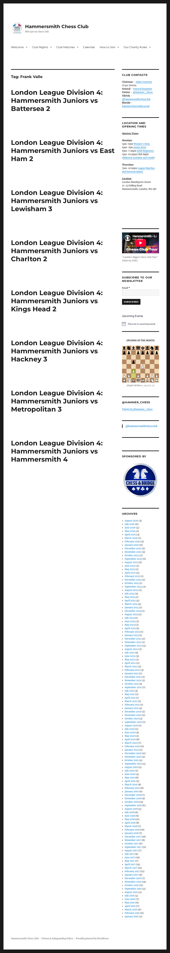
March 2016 (131, 909)
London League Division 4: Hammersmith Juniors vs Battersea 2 (57, 100)
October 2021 (131, 684)
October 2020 (132, 718)
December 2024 (133, 579)
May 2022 (130, 659)
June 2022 (130, 656)
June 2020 (130, 732)
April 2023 (130, 628)
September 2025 (133, 559)
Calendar (89, 47)
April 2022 (130, 663)
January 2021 (131, 708)
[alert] (140, 324)
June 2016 (130, 899)
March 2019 (131, 784)
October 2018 (131, 802)
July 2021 (129, 690)
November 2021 (133, 680)
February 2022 (132, 670)
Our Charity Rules (135, 47)
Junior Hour (140, 147)
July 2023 (129, 618)
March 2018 (131, 826)
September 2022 (133, 645)
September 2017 (133, 847)
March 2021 (131, 701)
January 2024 (132, 607)
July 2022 (129, 652)
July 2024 (129, 593)
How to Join (107, 47)
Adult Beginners (145, 150)
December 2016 (133, 878)
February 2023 (132, 631)
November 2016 (133, 881)
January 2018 (131, 833)
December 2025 (133, 548)
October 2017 (131, 843)
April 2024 (130, 600)
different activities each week (138, 157)
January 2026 (132, 545)
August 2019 (131, 767)
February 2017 (132, 871)
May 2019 (130, 777)
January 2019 (131, 791)
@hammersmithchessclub (136, 99)
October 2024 (132, 583)
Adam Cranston (144, 82)
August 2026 (131, 520)
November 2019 (133, 756)
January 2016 (131, 916)
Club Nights (40, 47)
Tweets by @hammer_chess (137, 409)
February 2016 (132, 913)
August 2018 (131, 809)
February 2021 (132, 704)
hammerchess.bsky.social (135, 106)
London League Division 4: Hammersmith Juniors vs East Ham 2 (63, 150)
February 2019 (132, 788)
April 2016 (130, 906)
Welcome (17, 47)
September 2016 (133, 888)
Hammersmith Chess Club (56, 26)
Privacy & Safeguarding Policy (57, 938)
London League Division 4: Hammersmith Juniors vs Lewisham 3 (57, 200)
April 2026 (130, 534)
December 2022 (133, 638)
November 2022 (133, 642)
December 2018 (133, 795)
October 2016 (132, 885)
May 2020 (130, 736)
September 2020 (133, 722)
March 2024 (131, 604)
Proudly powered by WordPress (92, 938)
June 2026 (130, 527)
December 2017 (133, 836)
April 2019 (130, 781)
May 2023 (130, 624)
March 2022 (131, 666)
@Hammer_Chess (143, 92)
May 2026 (130, 531)
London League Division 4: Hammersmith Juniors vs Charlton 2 (57, 251)
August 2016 (131, 892)
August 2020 (131, 725)
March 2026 (131, 538)
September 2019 (133, 763)
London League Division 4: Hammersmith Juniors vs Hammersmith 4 (57, 451)
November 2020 (133, 715)
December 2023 (133, 611)
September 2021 (133, 687)
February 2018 (132, 829)
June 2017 (130, 857)
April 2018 (130, 822)
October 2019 (132, 760)
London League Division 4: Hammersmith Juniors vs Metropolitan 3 (57, 401)
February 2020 (132, 746)
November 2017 (133, 840)
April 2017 (130, 864)
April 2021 (130, 697)
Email (126, 288)
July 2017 (129, 854)
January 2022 (132, 673)
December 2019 (133, 753)
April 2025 (130, 572)
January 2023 (131, 635)
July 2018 (129, 812)
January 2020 (132, 749)
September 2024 (133, 586)
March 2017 (131, 868)
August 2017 (131, 850)
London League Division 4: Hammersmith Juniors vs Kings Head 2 (57, 301)
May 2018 (130, 819)
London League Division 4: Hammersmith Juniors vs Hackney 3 (57, 351)
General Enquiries (142, 88)
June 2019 (130, 774)
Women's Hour (142, 144)
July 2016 (129, 895)
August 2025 (131, 562)
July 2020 (129, 729)
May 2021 (130, 694)
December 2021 (133, 677)
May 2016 (130, 902)
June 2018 (130, 815)
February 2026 (132, 541)
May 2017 (130, 861)
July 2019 (129, 770)
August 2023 (131, 614)
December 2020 (133, 711)
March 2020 (131, 743)
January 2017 (131, 874)
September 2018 (133, 805)
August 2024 (131, 590)
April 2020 (130, 739)
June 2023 (130, 621)
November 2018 (133, 798)
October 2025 (132, 555)
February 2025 (132, 576)
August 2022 (131, 649)
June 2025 (130, 565)
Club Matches (65, 47)
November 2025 (133, 552)
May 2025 (130, 569)
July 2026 (130, 524)
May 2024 (130, 597)
